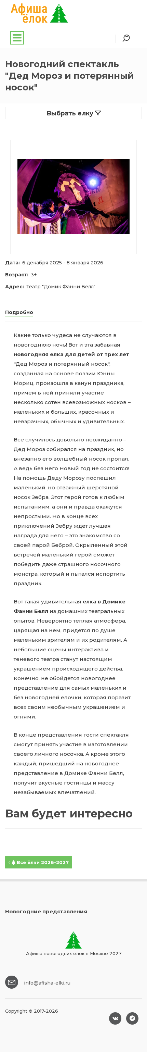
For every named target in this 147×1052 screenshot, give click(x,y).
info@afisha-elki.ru (47, 983)
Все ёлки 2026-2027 (42, 862)
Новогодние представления (46, 911)
